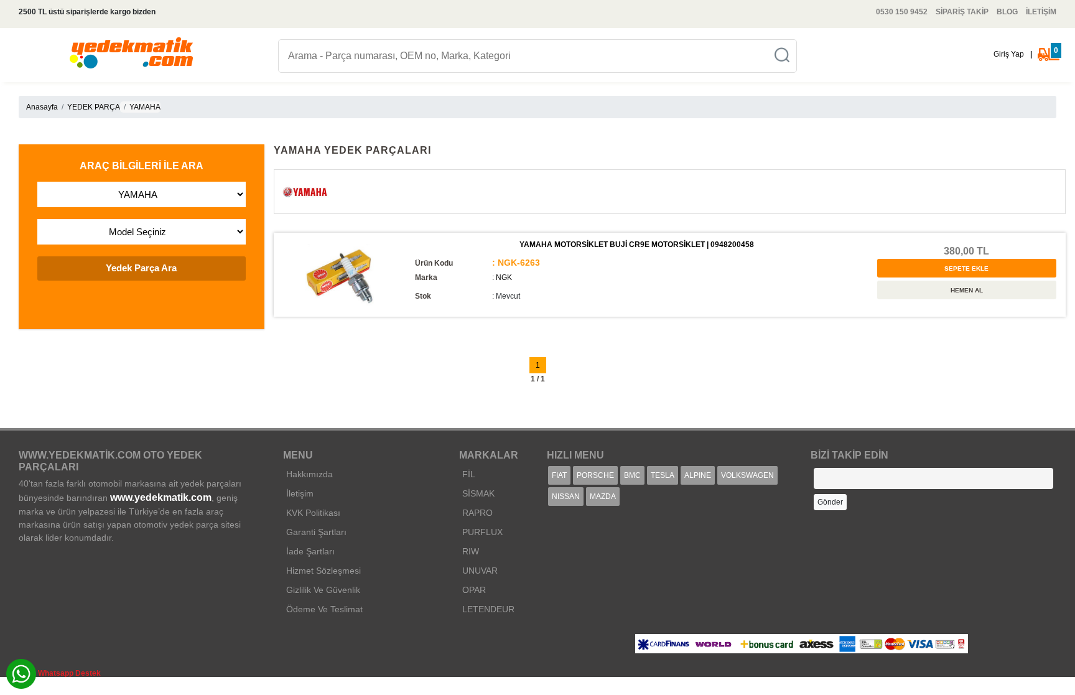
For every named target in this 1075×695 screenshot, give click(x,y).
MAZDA (603, 496)
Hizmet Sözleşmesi (323, 571)
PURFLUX (482, 532)
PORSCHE (595, 475)
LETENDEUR (488, 609)
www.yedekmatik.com (161, 497)
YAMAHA (145, 107)
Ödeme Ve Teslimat (324, 609)
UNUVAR (480, 571)
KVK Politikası (313, 513)
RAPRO (477, 513)
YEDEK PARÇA (93, 107)
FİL (468, 474)
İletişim (300, 493)
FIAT (559, 475)
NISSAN (566, 496)
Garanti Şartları (316, 532)
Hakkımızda (309, 474)
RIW (470, 551)
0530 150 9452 (902, 11)
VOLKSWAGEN (747, 475)
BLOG (1007, 11)
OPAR (474, 590)
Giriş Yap (1009, 54)
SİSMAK (478, 493)
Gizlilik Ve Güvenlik (323, 590)
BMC (632, 475)
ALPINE (697, 475)
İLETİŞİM (1041, 11)
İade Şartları (310, 551)
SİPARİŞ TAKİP (962, 11)
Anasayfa (42, 107)
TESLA (662, 475)
